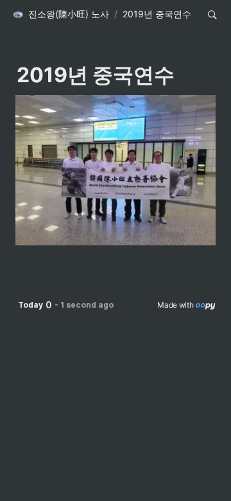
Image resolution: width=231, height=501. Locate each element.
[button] (60, 14)
